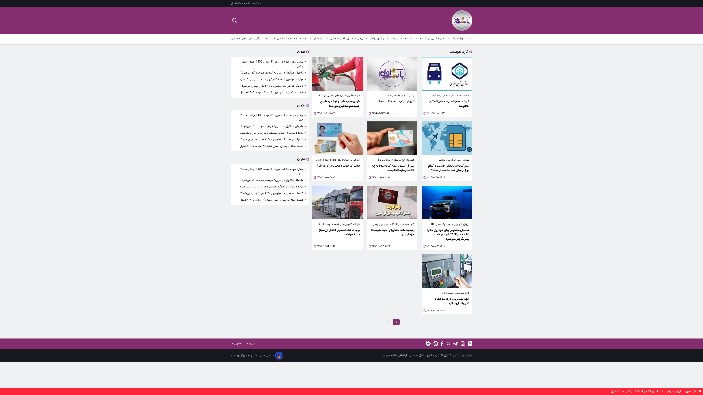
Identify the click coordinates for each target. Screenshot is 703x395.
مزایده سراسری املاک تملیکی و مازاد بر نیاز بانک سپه (272, 79)
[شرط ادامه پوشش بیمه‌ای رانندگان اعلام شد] (447, 74)
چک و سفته (300, 39)
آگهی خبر (254, 39)
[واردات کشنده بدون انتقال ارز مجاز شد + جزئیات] (337, 202)
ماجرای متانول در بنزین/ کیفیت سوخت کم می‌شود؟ (272, 73)
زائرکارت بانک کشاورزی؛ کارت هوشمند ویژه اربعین (392, 232)
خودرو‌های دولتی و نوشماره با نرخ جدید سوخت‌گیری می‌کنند (340, 103)
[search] (235, 20)
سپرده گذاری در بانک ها (431, 39)
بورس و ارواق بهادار (380, 39)
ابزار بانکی (318, 39)
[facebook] (442, 343)
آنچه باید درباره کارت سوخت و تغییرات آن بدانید (452, 301)
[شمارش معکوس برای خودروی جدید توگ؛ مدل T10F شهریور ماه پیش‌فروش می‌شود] (447, 202)
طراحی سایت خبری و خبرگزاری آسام (252, 355)
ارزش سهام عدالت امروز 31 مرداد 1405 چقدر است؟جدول (272, 64)
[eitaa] (436, 343)
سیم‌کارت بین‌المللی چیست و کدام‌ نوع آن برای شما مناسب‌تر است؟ (448, 168)
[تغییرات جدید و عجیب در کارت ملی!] (337, 138)
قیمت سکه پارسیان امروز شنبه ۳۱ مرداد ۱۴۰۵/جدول (272, 92)
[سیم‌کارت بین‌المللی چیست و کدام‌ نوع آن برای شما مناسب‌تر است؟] (447, 138)
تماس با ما (237, 343)
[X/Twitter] (448, 343)
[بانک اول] (462, 20)
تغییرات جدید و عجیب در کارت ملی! (338, 166)
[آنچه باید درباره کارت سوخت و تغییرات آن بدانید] (447, 271)
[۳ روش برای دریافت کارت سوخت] (392, 74)
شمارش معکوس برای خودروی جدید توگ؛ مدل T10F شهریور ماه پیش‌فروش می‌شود (448, 234)
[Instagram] (463, 343)
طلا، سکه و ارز (284, 39)
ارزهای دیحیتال (355, 39)
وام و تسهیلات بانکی (461, 39)
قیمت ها (270, 39)
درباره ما (250, 343)
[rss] (470, 343)
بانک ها (408, 39)
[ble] (428, 343)
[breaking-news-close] (700, 391)
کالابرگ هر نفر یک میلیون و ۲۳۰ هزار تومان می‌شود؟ (272, 86)
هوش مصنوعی (239, 39)
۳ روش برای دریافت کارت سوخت (395, 101)
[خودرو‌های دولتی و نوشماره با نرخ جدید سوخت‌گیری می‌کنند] (337, 74)
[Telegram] (455, 343)
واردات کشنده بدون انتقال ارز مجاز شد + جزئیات (339, 232)
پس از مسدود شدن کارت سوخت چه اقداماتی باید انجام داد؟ (393, 168)
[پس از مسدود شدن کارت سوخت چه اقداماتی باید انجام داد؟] (392, 138)
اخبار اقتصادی (337, 39)
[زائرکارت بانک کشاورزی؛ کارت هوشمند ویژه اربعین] (392, 202)
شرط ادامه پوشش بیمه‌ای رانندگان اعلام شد (449, 103)
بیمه (395, 39)
